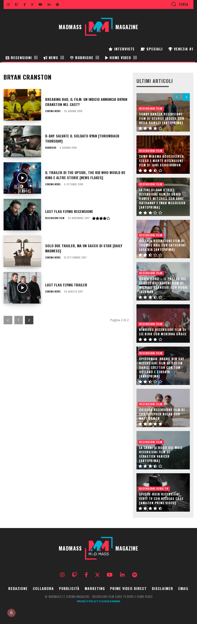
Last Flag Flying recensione (69, 211)
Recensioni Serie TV (153, 488)
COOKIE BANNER (109, 601)
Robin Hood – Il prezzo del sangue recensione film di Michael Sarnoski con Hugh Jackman (163, 285)
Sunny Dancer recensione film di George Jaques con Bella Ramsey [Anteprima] (161, 118)
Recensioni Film (54, 218)
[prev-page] (8, 320)
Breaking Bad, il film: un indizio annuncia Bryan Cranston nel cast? (86, 101)
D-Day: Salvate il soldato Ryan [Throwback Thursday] (82, 138)
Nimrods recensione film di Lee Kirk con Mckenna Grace (162, 331)
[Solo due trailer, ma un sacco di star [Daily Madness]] (22, 251)
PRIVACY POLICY (87, 601)
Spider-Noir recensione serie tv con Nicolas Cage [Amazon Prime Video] (161, 498)
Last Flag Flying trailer (66, 284)
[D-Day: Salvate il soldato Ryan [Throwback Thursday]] (22, 141)
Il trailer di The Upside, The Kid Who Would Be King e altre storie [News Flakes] (85, 175)
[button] (179, 4)
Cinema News (53, 111)
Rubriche (50, 147)
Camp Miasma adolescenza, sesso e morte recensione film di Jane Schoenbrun (162, 160)
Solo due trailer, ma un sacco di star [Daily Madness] (83, 248)
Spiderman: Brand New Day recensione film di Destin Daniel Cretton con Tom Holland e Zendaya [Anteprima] (161, 367)
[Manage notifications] (11, 613)
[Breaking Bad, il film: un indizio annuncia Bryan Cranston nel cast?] (22, 105)
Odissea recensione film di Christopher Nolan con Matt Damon (162, 414)
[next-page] (186, 97)
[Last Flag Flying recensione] (22, 214)
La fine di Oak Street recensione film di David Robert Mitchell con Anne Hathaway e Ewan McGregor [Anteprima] (162, 198)
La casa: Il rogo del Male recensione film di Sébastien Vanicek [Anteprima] (160, 453)
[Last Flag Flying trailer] (22, 288)
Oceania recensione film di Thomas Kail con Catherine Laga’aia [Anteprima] (162, 245)
